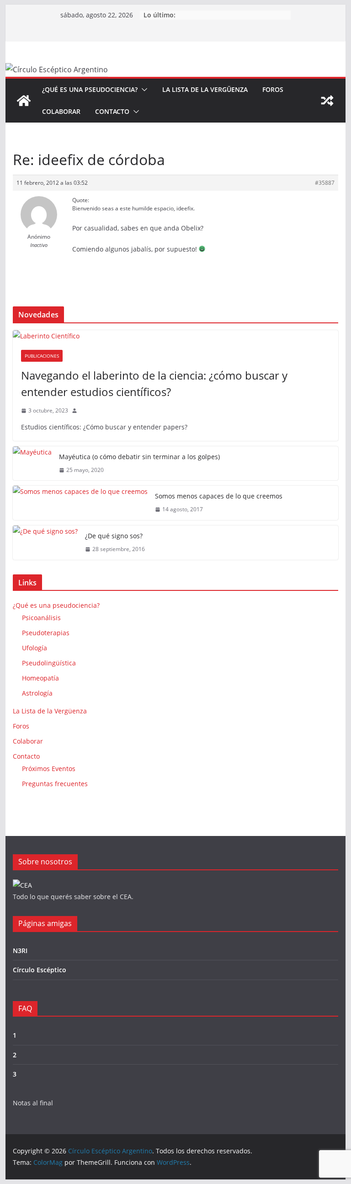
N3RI (20, 950)
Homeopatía (40, 678)
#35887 (325, 183)
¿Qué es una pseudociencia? (90, 89)
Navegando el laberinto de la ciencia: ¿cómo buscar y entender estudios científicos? (154, 383)
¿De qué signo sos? (114, 535)
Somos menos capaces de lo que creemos (218, 496)
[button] (143, 89)
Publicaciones (42, 356)
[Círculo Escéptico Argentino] (24, 101)
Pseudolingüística (49, 663)
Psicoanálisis (41, 617)
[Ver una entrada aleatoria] (327, 101)
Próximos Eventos (48, 768)
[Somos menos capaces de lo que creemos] (80, 503)
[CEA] (22, 885)
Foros (272, 89)
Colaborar (61, 111)
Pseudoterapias (45, 632)
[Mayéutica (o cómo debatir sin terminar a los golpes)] (32, 463)
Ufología (34, 647)
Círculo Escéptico (39, 969)
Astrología (37, 693)
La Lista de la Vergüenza (205, 89)
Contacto (112, 111)
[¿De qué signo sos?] (45, 542)
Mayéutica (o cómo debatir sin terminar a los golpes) (139, 456)
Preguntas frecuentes (55, 783)
